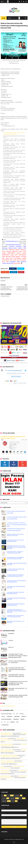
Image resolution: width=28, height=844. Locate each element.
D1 (13, 713)
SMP (17, 722)
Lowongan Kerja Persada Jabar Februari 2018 (14, 136)
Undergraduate (4, 724)
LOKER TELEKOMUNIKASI (6, 719)
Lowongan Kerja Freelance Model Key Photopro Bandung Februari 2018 (14, 236)
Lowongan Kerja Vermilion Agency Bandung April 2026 (16, 610)
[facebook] (21, 1)
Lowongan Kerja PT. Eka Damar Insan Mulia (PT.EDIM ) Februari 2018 (14, 176)
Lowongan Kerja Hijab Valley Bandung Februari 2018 (14, 154)
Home (3, 18)
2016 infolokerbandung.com (17, 839)
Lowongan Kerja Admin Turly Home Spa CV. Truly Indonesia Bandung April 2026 (17, 530)
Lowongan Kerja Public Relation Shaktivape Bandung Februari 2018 (14, 233)
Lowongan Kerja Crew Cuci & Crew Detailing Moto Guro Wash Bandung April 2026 (16, 553)
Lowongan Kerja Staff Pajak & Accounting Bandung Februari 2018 (14, 188)
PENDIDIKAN (16, 719)
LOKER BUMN (16, 716)
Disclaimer (11, 633)
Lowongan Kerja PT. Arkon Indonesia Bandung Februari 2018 (14, 168)
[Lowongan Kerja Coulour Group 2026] (14, 362)
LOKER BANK (9, 716)
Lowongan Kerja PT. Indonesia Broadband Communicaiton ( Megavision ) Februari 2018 (14, 172)
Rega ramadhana (5, 776)
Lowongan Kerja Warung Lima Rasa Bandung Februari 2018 (14, 147)
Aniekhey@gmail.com (6, 733)
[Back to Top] (14, 842)
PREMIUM (13, 30)
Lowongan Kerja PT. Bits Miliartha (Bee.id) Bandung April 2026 (15, 563)
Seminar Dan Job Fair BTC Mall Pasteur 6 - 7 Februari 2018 (14, 216)
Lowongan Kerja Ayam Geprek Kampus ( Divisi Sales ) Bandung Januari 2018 (14, 228)
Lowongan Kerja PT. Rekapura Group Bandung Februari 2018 (14, 212)
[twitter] (24, 1)
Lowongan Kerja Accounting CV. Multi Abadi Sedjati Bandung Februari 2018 (14, 151)
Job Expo (22, 713)
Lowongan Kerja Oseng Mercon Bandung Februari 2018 (14, 144)
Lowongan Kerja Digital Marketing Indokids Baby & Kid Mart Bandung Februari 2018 (14, 181)
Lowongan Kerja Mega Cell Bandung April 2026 (16, 604)
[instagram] (19, 1)
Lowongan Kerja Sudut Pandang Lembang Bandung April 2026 (15, 581)
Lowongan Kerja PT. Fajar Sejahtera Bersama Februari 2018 (14, 205)
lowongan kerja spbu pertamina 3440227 (14, 776)
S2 (4, 722)
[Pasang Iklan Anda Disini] (12, 495)
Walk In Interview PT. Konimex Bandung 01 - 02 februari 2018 (14, 195)
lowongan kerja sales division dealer (14, 744)
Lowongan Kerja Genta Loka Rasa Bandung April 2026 (15, 598)
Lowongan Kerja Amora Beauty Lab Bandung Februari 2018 (14, 157)
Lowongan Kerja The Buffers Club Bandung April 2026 (15, 575)
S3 (7, 722)
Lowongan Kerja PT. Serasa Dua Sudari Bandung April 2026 (15, 558)
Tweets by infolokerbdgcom (8, 706)
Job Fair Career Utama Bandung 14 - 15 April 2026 (17, 661)
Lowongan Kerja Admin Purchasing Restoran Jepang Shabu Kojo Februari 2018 (14, 140)
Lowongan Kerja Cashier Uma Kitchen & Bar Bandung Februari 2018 (14, 133)
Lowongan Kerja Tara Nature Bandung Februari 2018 (14, 164)
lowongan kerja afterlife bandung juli (14, 750)
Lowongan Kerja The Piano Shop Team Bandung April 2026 (15, 621)
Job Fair (3, 716)
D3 (17, 713)
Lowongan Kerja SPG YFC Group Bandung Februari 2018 (14, 202)
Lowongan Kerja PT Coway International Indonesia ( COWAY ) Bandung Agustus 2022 (17, 655)
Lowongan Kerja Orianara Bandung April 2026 (16, 592)
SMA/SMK (18, 30)
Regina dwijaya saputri (6, 744)
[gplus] (26, 1)
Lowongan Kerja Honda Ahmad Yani (13, 231)
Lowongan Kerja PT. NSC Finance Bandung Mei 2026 (15, 546)
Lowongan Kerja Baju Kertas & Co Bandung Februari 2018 (14, 161)
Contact (10, 640)
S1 (1, 722)
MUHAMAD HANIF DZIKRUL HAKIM (8, 755)
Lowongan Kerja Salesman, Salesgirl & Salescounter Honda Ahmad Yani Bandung (14, 224)
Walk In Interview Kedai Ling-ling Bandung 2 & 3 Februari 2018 (14, 184)
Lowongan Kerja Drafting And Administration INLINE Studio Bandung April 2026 (16, 617)
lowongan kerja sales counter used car (11, 762)
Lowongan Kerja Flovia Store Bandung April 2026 (16, 569)
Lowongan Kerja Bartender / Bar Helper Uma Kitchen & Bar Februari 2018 (14, 198)
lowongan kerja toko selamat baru (10, 756)
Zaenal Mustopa (5, 770)
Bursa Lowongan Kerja (6, 713)
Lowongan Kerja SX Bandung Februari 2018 (14, 209)
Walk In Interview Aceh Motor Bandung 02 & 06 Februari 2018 (14, 191)
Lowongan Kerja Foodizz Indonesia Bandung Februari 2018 (14, 219)
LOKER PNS (23, 716)
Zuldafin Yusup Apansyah (7, 761)
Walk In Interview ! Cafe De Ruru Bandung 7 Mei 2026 (15, 540)
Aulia (2, 766)
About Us (10, 647)
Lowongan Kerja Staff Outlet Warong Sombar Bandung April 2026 (16, 669)
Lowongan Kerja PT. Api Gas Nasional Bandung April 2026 (16, 587)
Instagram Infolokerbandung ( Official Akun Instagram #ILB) (13, 437)
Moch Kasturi (4, 738)
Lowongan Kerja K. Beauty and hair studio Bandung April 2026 (17, 696)
